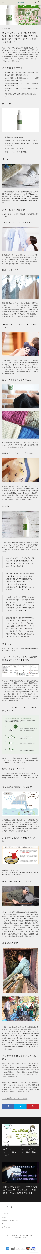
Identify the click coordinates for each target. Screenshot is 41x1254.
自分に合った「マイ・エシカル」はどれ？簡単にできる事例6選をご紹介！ (20, 1152)
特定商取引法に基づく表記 (10, 1220)
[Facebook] (3, 1207)
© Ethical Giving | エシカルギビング (20, 1235)
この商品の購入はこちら (14, 1098)
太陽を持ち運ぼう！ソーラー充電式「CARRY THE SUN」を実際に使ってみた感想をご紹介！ (20, 1190)
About (4, 1217)
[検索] (35, 2)
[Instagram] (7, 1207)
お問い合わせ (6, 1227)
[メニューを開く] (3, 2)
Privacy (4, 1224)
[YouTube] (11, 1207)
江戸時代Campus (13, 870)
